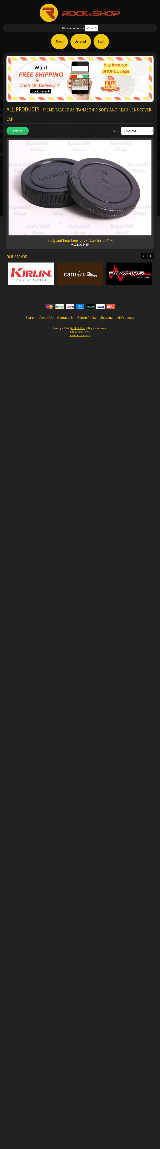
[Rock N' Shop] (80, 20)
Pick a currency (73, 28)
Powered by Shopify (80, 335)
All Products (125, 317)
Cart (101, 41)
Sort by (117, 131)
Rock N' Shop (78, 328)
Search (30, 317)
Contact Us (65, 317)
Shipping (106, 317)
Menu (59, 41)
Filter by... (17, 131)
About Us (46, 317)
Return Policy (86, 317)
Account (80, 41)
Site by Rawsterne (80, 331)
